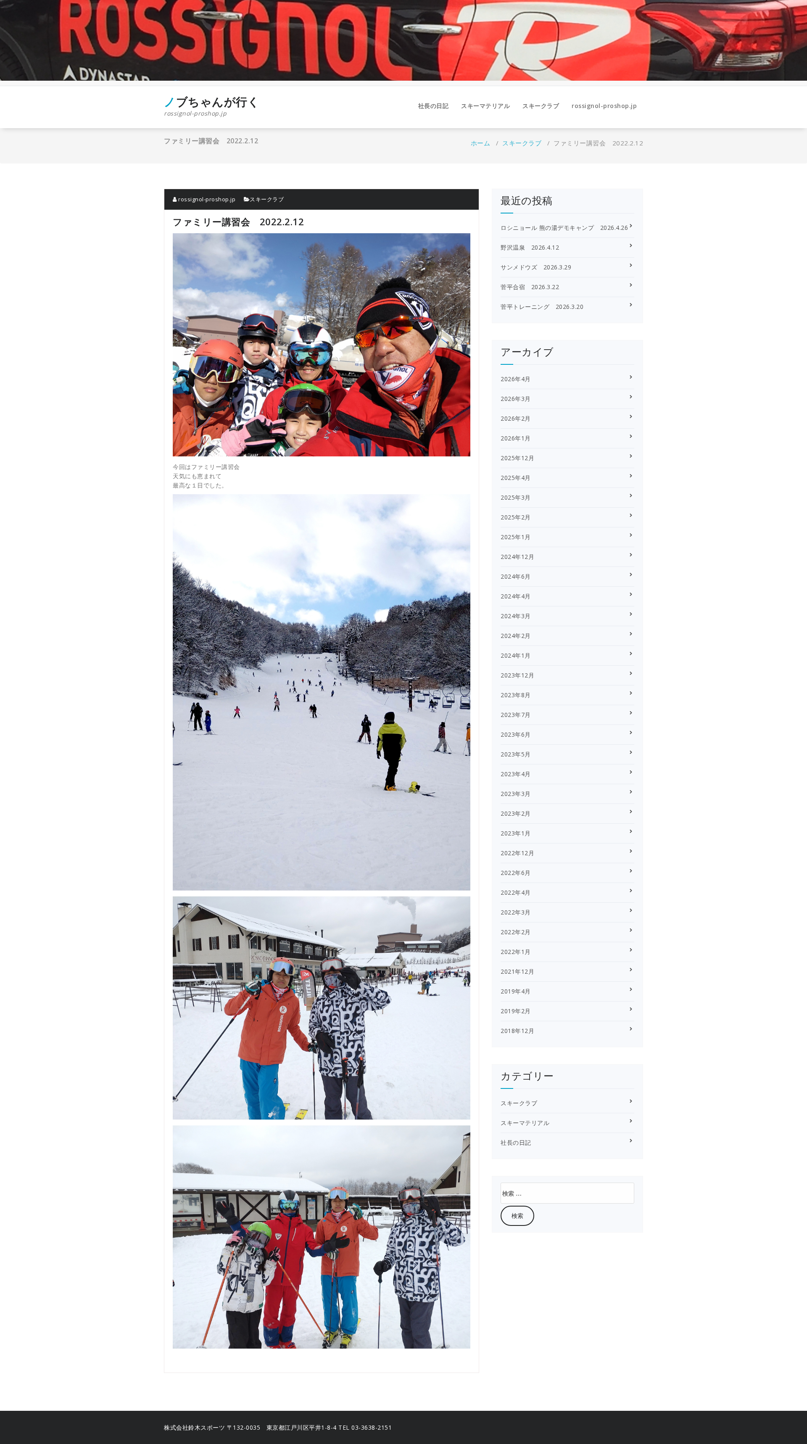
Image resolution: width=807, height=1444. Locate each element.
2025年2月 (516, 517)
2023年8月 (516, 695)
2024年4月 (516, 596)
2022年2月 (516, 932)
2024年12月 (517, 557)
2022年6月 (516, 873)
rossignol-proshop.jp (604, 106)
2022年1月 (516, 952)
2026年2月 (516, 418)
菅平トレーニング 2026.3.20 (542, 307)
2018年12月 (517, 1031)
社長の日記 (433, 106)
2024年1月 (516, 655)
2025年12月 (517, 458)
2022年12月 (517, 853)
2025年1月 (516, 537)
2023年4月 (516, 774)
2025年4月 (516, 478)
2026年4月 (516, 379)
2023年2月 (516, 813)
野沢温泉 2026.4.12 (530, 247)
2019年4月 (516, 991)
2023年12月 (517, 675)
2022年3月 (516, 912)
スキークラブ (540, 106)
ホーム (481, 143)
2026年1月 (516, 438)
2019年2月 (516, 1011)
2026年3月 (516, 399)
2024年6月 (516, 576)
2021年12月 (517, 971)
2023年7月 (516, 715)
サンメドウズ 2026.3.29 (536, 267)
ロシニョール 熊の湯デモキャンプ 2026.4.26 (564, 228)
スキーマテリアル (485, 106)
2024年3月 (516, 616)
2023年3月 (516, 794)
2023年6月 (516, 734)
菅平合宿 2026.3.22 (530, 287)
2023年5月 (516, 754)
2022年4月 (516, 892)
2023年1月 (516, 833)
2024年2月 (516, 636)
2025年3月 (516, 497)
